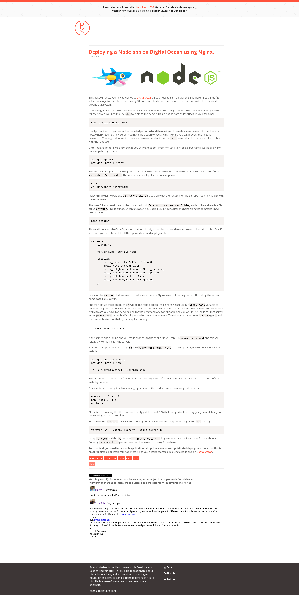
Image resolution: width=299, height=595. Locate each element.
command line (95, 458)
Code (91, 464)
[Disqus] (156, 523)
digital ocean (110, 458)
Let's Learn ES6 (145, 7)
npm (136, 458)
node (128, 458)
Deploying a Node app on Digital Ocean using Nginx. (151, 51)
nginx (121, 458)
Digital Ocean (144, 97)
